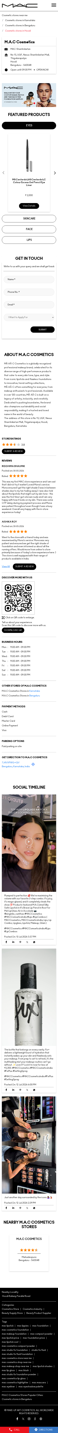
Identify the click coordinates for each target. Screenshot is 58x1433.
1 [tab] (22, 103)
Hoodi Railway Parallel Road (16, 1296)
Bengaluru (34, 696)
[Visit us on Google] (35, 1419)
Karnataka (34, 691)
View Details (29, 206)
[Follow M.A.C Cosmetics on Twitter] (23, 1419)
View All (6, 566)
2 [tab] (28, 103)
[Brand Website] (41, 1419)
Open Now (42, 70)
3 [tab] (34, 103)
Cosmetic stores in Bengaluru (17, 1399)
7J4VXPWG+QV (10, 762)
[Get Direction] (33, 765)
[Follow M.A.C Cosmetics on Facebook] (17, 1419)
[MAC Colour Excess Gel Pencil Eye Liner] (29, 155)
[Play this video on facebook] (29, 843)
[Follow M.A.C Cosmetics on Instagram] (29, 1419)
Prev (4, 173)
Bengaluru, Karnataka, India (16, 766)
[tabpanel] (29, 95)
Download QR (13, 630)
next (54, 173)
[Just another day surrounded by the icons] (29, 1145)
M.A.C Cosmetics (29, 1239)
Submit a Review (13, 451)
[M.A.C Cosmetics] (20, 5)
